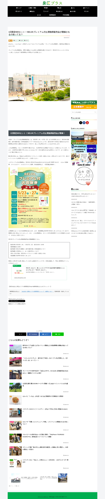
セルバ (16, 40)
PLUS (53, 496)
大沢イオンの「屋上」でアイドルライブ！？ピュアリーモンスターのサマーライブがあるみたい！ (83, 223)
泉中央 (27, 40)
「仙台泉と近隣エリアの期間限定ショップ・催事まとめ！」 (37, 291)
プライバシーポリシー (43, 496)
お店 (11, 40)
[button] (95, 112)
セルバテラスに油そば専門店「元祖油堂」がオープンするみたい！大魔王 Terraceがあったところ (83, 212)
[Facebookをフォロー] (84, 122)
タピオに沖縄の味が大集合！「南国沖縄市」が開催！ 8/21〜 (83, 203)
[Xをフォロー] (80, 122)
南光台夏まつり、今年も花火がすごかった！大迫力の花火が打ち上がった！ (83, 195)
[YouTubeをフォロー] (87, 122)
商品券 (21, 40)
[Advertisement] (52, 21)
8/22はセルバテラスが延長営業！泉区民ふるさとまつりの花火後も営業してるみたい (83, 232)
